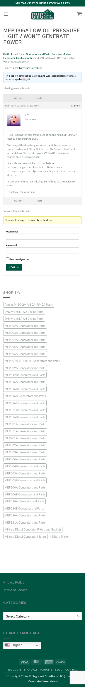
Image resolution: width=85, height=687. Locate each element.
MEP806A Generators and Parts (25, 487)
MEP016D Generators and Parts (25, 396)
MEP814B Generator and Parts (24, 508)
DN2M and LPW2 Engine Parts (24, 311)
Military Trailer (59, 536)
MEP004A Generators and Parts (25, 340)
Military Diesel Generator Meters (25, 536)
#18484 (75, 105)
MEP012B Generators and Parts (25, 375)
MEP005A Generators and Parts (25, 346)
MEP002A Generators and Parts (25, 325)
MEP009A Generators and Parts (25, 368)
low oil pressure (21, 67)
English (16, 645)
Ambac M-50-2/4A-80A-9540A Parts (29, 304)
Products (14, 669)
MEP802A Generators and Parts (25, 445)
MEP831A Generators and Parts (25, 522)
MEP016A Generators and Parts (25, 382)
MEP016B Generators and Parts (25, 389)
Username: (12, 231)
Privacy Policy (13, 582)
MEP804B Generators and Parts (25, 466)
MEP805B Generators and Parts (25, 480)
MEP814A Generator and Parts (24, 501)
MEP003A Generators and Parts (25, 332)
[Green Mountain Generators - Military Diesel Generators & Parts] (42, 14)
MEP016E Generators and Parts (25, 403)
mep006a (36, 67)
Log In (14, 267)
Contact (71, 669)
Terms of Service (15, 590)
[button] (5, 14)
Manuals (30, 669)
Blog (59, 669)
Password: (11, 245)
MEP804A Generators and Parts (25, 459)
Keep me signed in (19, 259)
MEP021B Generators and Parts (25, 410)
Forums (56, 54)
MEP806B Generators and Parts (25, 494)
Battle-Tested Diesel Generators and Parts (26, 54)
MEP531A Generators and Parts (25, 431)
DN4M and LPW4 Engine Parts (24, 318)
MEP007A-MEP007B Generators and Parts (32, 361)
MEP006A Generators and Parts (25, 354)
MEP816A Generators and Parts (25, 515)
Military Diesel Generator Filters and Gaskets (33, 529)
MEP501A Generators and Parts (25, 424)
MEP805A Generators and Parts (25, 473)
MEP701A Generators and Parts (25, 438)
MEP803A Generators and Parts (25, 452)
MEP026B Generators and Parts (25, 417)
